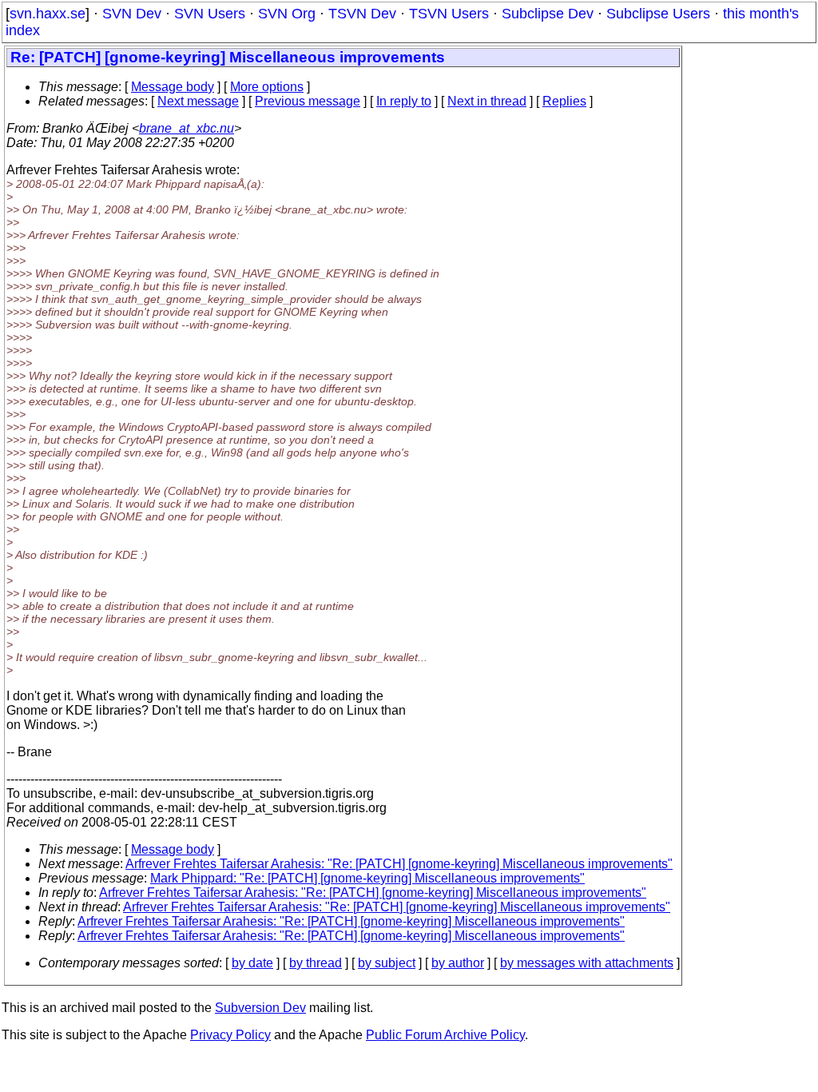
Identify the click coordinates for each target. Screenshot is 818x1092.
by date (252, 963)
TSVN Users (449, 14)
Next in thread (486, 101)
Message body (172, 87)
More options (267, 87)
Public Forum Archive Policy (445, 1035)
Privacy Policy (230, 1035)
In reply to (403, 101)
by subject (386, 963)
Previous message (307, 101)
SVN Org (287, 14)
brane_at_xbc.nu (186, 128)
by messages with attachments (586, 963)
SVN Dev (131, 14)
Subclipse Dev (548, 14)
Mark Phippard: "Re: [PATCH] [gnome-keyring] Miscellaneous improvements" (367, 878)
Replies (564, 101)
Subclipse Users (658, 14)
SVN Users (209, 14)
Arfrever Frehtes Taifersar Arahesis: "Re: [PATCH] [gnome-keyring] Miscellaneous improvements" (399, 864)
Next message (198, 101)
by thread (315, 963)
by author (457, 963)
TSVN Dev (362, 14)
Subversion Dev (260, 1007)
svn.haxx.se (47, 14)
